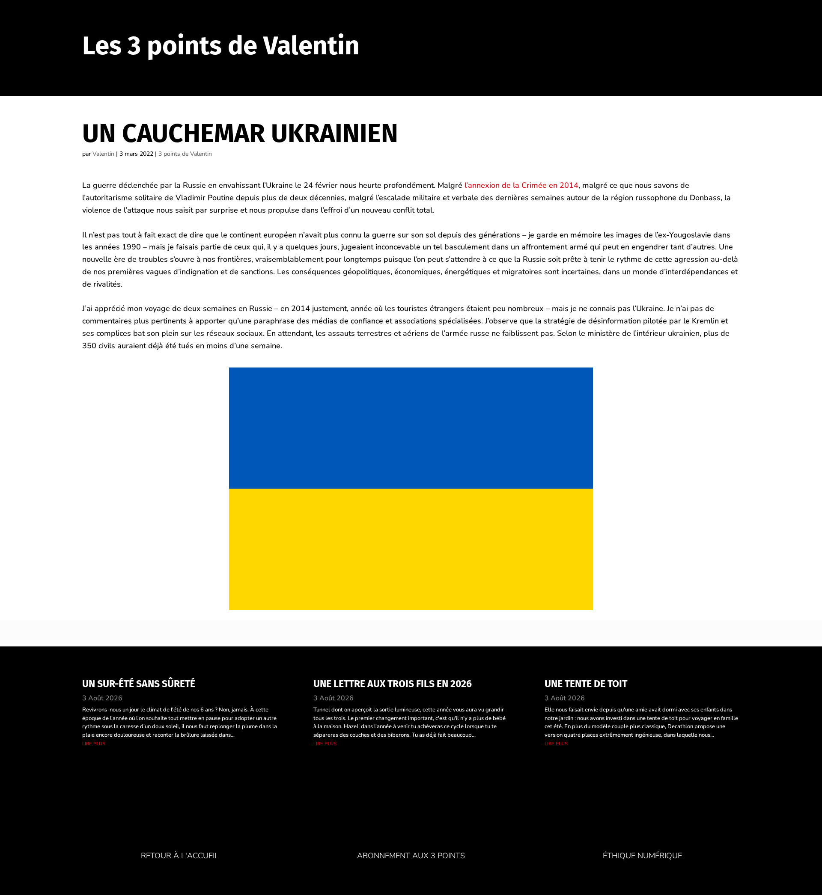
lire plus (93, 743)
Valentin (103, 154)
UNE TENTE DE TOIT (586, 684)
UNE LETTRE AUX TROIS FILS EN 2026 (392, 684)
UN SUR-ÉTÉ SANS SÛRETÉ (138, 684)
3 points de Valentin (185, 154)
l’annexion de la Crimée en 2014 (521, 185)
